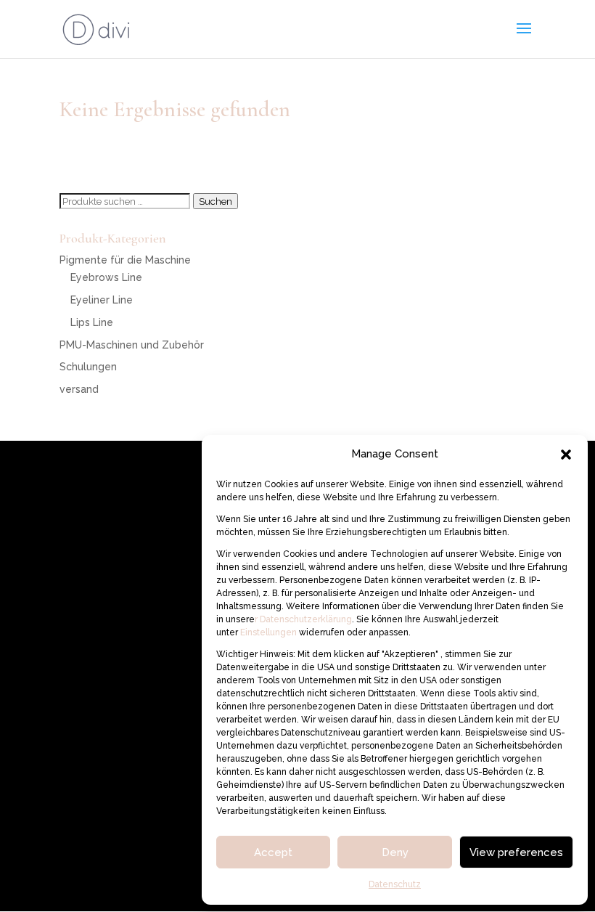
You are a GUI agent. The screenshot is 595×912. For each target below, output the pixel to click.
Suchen (215, 201)
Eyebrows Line (106, 277)
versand (79, 389)
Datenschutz (395, 884)
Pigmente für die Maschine (125, 260)
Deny (395, 852)
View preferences (516, 852)
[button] (566, 454)
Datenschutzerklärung (305, 619)
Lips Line (91, 322)
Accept (273, 852)
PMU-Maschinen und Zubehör (132, 345)
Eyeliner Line (101, 300)
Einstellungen (269, 632)
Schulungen (88, 366)
